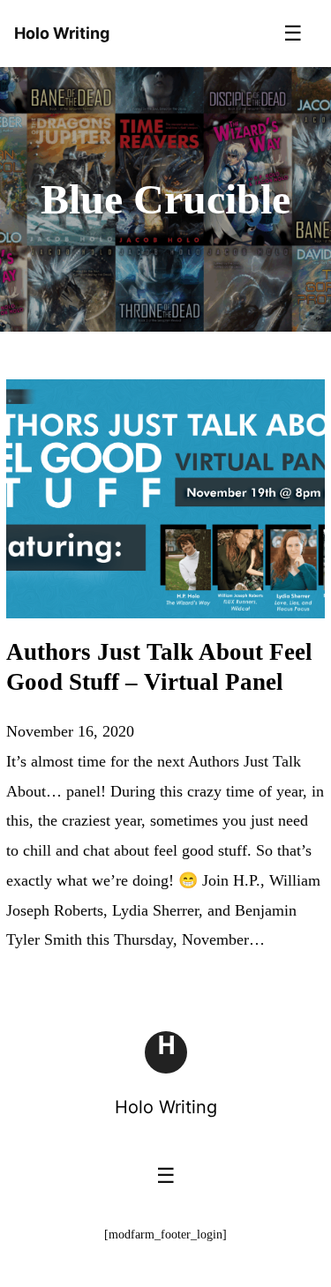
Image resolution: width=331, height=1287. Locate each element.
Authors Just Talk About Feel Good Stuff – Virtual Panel (159, 667)
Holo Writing (166, 1107)
